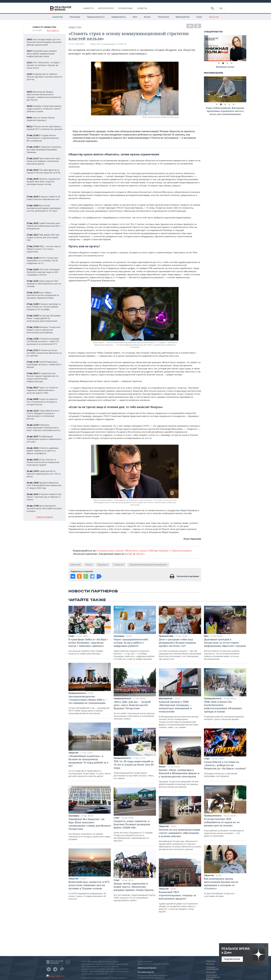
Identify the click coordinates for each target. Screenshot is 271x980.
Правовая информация (212, 968)
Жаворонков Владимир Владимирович (148, 564)
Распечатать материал (188, 576)
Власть (89, 564)
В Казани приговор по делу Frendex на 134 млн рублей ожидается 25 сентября (44, 307)
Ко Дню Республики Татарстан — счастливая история (221, 887)
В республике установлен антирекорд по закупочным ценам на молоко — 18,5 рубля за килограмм (224, 827)
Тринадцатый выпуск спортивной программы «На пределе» (225, 768)
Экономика (75, 16)
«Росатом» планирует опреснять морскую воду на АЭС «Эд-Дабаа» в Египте (43, 272)
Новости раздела (44, 517)
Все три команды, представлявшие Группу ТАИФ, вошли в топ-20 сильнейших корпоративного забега (134, 892)
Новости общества (44, 27)
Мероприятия (182, 16)
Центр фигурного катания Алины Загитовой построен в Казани (44, 508)
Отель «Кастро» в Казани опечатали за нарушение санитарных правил (43, 462)
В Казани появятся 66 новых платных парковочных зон (43, 198)
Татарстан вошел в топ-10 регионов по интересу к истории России (42, 402)
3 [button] (227, 63)
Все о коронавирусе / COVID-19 (111, 44)
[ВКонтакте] (190, 26)
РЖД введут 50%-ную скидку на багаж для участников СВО (43, 237)
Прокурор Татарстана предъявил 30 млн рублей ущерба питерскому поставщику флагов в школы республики (179, 778)
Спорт (199, 16)
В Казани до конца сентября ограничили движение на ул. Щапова (44, 353)
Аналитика (57, 16)
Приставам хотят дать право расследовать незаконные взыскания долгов (43, 161)
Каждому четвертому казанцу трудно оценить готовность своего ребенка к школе (44, 109)
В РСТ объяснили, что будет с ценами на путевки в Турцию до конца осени (44, 65)
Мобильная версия (147, 967)
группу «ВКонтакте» (127, 550)
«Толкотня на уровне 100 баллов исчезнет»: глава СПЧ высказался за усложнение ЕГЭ (43, 341)
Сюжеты (142, 8)
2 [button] (223, 63)
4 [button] (231, 63)
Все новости (53, 30)
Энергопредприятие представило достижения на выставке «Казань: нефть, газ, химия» (134, 770)
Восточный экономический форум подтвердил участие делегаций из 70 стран (44, 208)
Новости (88, 8)
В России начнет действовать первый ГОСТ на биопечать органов (44, 127)
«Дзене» (140, 553)
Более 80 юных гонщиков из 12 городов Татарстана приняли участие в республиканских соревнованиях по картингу (133, 830)
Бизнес (147, 16)
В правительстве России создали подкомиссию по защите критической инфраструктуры (43, 377)
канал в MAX (147, 550)
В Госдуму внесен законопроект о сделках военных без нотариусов (43, 138)
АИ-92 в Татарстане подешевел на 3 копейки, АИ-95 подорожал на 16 (42, 260)
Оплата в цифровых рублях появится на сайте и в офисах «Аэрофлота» (43, 451)
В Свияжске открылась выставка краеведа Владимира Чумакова (44, 149)
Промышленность (96, 16)
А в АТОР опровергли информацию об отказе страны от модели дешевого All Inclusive (89, 890)
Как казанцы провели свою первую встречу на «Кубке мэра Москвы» (88, 646)
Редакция (210, 961)
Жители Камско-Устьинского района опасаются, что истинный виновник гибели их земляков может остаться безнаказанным (225, 649)
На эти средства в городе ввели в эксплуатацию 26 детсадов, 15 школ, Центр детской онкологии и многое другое (89, 765)
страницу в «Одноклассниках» (174, 550)
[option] (225, 48)
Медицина (103, 564)
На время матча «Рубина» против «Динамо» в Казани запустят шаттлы (44, 77)
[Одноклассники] (197, 26)
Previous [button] (206, 48)
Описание (211, 972)
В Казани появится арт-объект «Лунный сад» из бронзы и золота (44, 497)
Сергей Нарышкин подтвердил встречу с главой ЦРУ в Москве (44, 364)
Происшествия (166, 636)
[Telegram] (92, 576)
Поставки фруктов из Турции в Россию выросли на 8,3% (43, 171)
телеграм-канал (105, 550)
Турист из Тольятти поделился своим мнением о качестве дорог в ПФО (42, 390)
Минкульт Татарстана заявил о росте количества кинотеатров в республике (43, 330)
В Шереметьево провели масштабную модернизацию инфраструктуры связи (42, 54)
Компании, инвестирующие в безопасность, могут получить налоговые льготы (43, 428)
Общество (214, 16)
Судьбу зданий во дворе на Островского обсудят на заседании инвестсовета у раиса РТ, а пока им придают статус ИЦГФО (178, 901)
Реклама (210, 964)
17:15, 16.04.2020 (76, 44)
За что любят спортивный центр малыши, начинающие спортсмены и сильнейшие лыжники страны (134, 710)
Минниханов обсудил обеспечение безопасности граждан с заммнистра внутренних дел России (44, 95)
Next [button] (244, 48)
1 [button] (218, 63)
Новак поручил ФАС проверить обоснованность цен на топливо (44, 284)
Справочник (125, 8)
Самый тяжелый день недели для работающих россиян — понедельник (44, 226)
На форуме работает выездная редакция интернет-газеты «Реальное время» (224, 710)
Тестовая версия (146, 972)
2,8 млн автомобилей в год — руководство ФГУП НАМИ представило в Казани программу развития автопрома (89, 705)
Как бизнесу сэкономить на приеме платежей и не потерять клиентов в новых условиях (89, 829)
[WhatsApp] (86, 576)
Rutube (129, 553)
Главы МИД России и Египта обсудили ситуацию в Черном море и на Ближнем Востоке (43, 414)
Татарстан (119, 564)
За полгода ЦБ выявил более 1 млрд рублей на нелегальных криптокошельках (44, 318)
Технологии (163, 16)
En (221, 8)
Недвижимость (118, 16)
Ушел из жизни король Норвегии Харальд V (41, 119)
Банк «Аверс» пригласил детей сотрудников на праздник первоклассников (43, 295)
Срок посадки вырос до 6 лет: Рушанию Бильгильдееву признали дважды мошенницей (44, 42)
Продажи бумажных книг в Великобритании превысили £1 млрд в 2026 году (44, 485)
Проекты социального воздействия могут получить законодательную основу (43, 181)
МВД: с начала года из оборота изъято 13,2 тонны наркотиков (44, 249)
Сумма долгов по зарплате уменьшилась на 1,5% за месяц (43, 474)
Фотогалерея (106, 8)
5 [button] (233, 104)
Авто (135, 16)
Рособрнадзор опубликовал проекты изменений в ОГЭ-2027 (44, 439)
